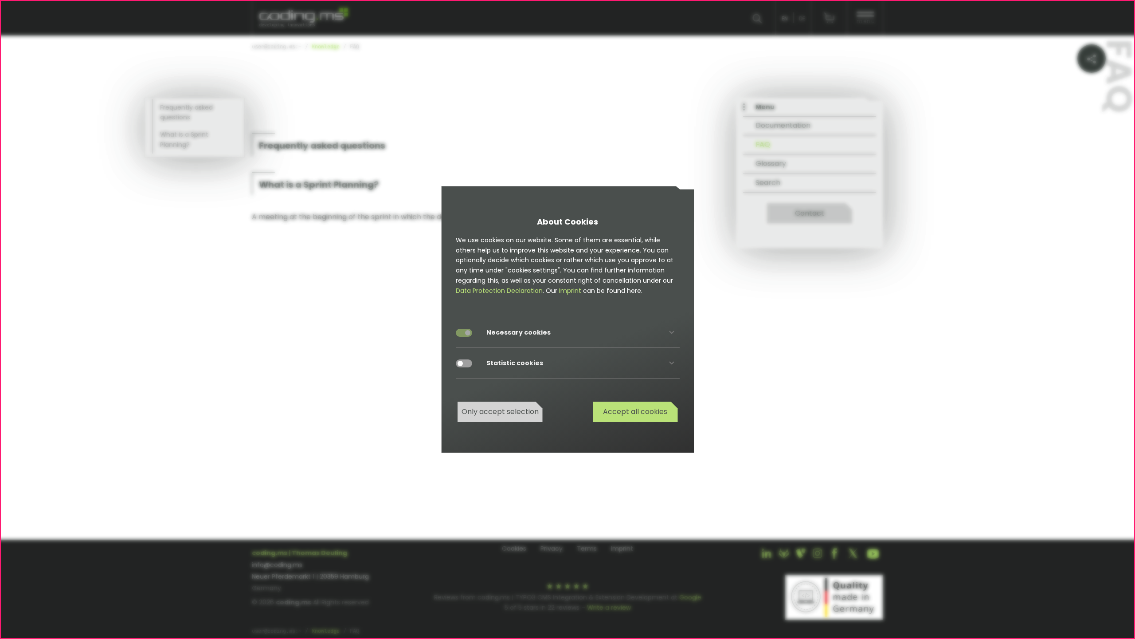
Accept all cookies (635, 411)
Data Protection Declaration (499, 290)
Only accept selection (500, 411)
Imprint (570, 290)
